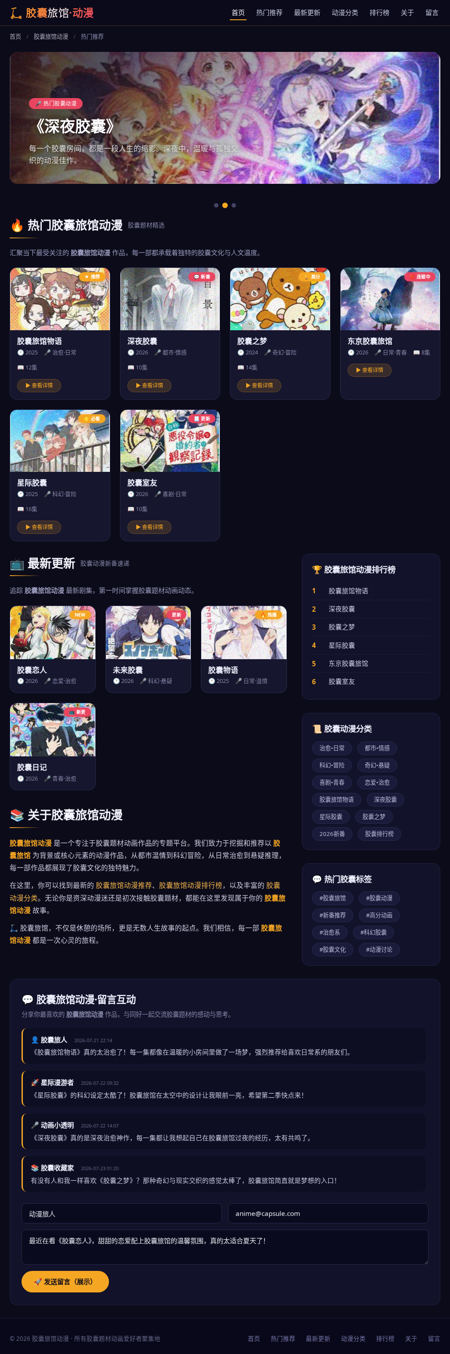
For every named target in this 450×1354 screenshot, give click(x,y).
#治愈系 (329, 932)
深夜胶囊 (342, 608)
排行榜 (379, 12)
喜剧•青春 (332, 782)
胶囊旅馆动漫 (51, 36)
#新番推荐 (332, 915)
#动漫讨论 (379, 949)
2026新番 (332, 834)
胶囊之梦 (342, 626)
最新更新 (307, 12)
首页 (238, 12)
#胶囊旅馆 (332, 898)
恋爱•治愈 (377, 782)
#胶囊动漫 (379, 898)
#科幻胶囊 (373, 932)
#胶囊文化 (332, 949)
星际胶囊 (342, 645)
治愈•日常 (332, 748)
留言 (432, 12)
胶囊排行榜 (379, 834)
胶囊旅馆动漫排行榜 (190, 885)
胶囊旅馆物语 (348, 590)
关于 (407, 12)
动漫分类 (345, 12)
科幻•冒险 (332, 765)
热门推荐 (269, 12)
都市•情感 (377, 748)
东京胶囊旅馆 (348, 663)
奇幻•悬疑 (377, 765)
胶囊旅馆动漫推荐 (124, 885)
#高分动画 (379, 915)
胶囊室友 (342, 681)
